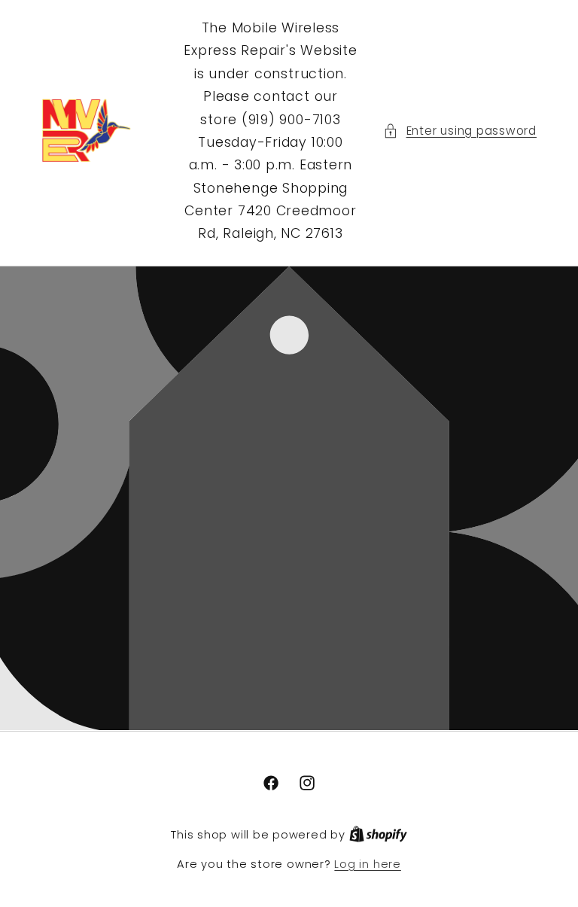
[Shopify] (378, 834)
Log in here (367, 864)
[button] (460, 131)
